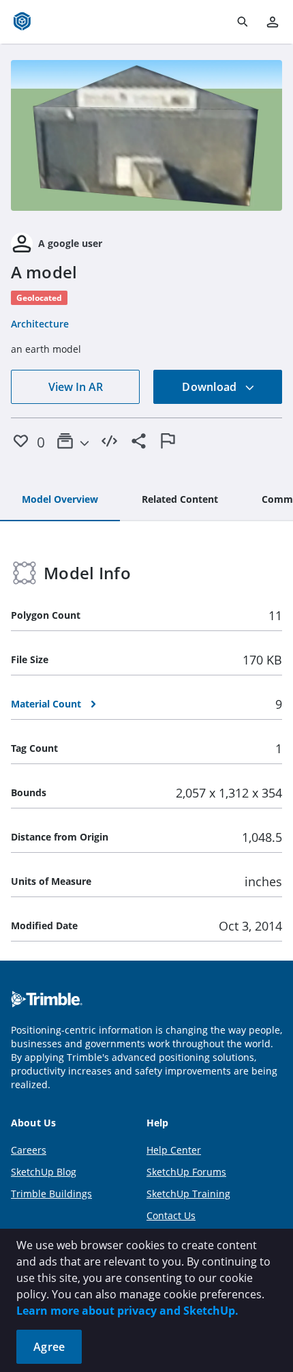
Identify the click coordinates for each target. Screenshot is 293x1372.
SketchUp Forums (186, 1171)
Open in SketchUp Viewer (146, 135)
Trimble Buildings (51, 1193)
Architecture (40, 323)
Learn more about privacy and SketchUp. (127, 1310)
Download (210, 386)
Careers (28, 1149)
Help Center (173, 1149)
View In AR (75, 386)
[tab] (60, 500)
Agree (49, 1346)
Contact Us (171, 1215)
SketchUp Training (188, 1193)
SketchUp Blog (43, 1171)
